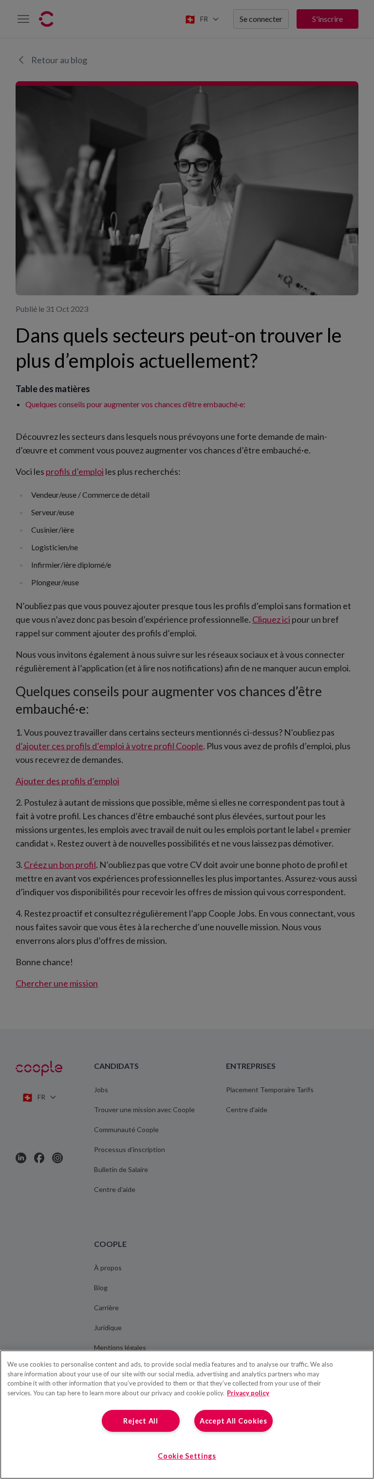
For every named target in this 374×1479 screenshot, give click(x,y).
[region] (187, 1414)
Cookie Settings (187, 1456)
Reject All (140, 1421)
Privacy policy (248, 1393)
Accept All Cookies (233, 1421)
